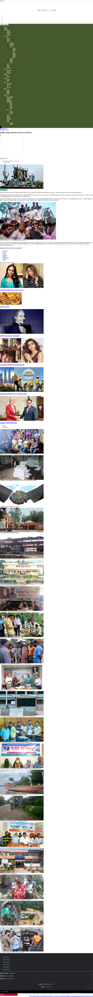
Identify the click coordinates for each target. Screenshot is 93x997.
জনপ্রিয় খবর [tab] (5, 427)
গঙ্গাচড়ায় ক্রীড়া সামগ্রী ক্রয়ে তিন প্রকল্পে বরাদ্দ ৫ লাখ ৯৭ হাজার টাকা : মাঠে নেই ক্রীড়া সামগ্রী (17, 716)
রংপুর (8, 41)
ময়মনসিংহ (9, 67)
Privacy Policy (6, 957)
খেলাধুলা (5, 78)
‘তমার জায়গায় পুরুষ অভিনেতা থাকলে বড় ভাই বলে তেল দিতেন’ (11, 290)
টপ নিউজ (7, 129)
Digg (4, 253)
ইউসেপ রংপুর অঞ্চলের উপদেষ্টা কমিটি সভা (8, 690)
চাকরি (8, 121)
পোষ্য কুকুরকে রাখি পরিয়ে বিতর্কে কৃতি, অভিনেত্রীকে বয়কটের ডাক (12, 364)
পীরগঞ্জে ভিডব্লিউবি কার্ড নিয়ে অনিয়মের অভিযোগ (9, 532)
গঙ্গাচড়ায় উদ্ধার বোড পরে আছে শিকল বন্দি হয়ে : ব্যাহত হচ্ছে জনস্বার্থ (13, 795)
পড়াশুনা (11, 113)
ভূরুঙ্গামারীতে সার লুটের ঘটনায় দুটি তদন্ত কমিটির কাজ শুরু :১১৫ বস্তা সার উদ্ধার (15, 663)
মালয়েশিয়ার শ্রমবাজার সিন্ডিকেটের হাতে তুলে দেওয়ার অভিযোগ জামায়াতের (13, 394)
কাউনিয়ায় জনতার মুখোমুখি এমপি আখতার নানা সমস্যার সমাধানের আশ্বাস (13, 611)
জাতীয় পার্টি (9, 73)
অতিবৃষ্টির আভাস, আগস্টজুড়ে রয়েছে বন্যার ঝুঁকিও (9, 926)
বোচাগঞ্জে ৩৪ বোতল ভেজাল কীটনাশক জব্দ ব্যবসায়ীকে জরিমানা (11, 637)
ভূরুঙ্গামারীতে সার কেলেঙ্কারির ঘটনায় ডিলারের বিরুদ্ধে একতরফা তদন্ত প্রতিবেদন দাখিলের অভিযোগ (18, 480)
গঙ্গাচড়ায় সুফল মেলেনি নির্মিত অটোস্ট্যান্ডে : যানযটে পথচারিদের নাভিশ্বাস (14, 821)
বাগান (11, 108)
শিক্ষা (8, 110)
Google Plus (6, 257)
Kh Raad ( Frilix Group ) (86, 993)
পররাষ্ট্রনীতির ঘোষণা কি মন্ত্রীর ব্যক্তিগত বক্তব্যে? (9, 506)
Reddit (4, 256)
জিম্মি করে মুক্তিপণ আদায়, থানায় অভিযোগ (8, 873)
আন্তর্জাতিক (2, 129)
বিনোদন (5, 88)
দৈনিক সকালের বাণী (3, 128)
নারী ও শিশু (9, 87)
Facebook (5, 251)
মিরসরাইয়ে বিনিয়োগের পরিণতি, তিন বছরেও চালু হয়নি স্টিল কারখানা (12, 559)
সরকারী (11, 124)
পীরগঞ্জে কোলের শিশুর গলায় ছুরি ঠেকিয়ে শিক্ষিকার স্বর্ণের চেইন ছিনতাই (13, 585)
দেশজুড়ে (5, 36)
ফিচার (5, 82)
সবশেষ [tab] (4, 425)
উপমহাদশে (9, 35)
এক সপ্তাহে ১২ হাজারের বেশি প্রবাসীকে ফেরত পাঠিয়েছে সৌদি (11, 952)
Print (4, 260)
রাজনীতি (5, 69)
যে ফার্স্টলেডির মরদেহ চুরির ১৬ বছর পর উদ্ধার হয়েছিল (10, 336)
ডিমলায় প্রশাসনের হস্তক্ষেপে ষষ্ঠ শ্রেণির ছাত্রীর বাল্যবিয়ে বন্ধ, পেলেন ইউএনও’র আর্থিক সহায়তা (18, 454)
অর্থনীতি (5, 74)
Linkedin (5, 254)
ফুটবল (8, 81)
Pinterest (5, 258)
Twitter (4, 252)
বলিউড (8, 94)
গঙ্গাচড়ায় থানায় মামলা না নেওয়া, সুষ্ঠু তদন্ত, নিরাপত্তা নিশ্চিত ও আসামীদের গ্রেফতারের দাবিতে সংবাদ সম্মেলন (20, 768)
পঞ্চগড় (11, 62)
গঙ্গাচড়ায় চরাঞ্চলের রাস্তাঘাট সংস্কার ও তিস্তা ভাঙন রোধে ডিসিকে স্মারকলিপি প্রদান (16, 742)
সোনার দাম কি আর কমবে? (5, 306)
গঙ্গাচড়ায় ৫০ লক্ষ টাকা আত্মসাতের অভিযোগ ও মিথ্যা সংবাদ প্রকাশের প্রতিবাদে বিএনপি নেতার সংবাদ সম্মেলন (20, 847)
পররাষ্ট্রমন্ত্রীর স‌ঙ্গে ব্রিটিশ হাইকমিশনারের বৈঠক (8, 423)
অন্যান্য (5, 95)
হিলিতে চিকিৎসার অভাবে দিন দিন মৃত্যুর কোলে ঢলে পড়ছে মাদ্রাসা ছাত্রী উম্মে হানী (15, 899)
